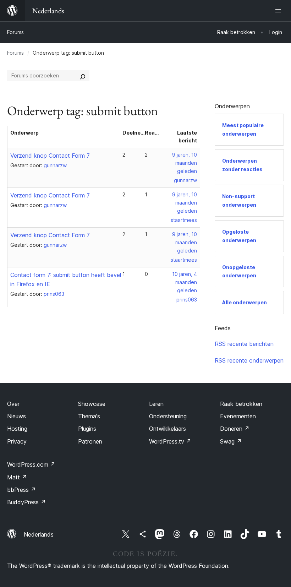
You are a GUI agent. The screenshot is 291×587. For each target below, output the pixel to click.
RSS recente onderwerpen (249, 360)
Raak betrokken (241, 403)
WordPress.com (31, 464)
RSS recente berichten (244, 343)
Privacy (17, 441)
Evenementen (238, 416)
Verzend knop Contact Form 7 (50, 155)
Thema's (89, 416)
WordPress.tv (170, 441)
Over (13, 403)
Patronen (90, 441)
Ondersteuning (168, 416)
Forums (15, 32)
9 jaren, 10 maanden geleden (184, 163)
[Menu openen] (279, 10)
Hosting (17, 428)
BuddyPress (26, 502)
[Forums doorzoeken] (82, 75)
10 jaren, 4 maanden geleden (184, 282)
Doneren (234, 428)
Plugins (87, 428)
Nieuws (16, 416)
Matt (17, 477)
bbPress (21, 489)
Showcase (91, 403)
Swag (231, 441)
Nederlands (39, 534)
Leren (156, 403)
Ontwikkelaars (167, 428)
